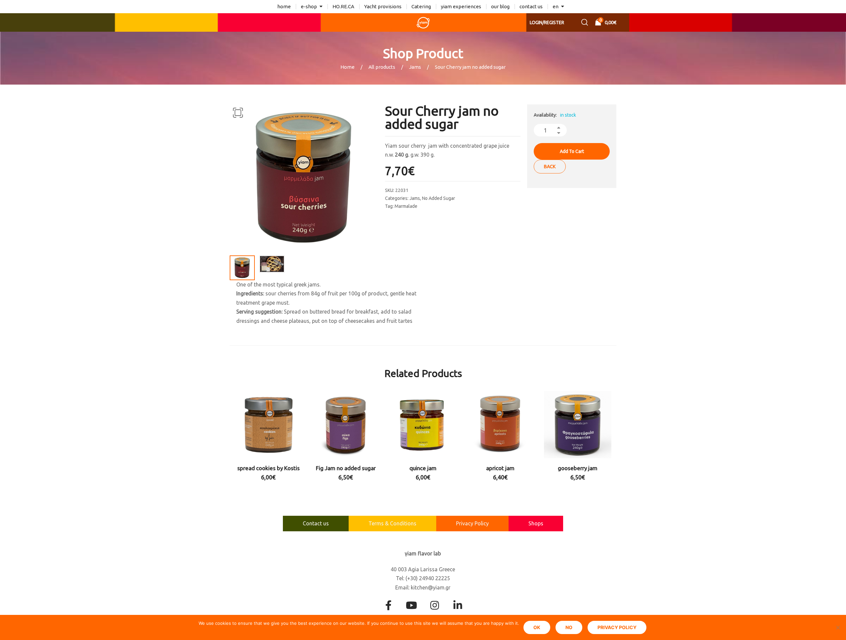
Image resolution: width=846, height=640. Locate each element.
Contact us (316, 523)
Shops (535, 523)
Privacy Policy (472, 523)
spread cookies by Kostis (268, 468)
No (568, 627)
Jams (415, 67)
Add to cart (572, 151)
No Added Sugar (438, 198)
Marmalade (406, 206)
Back (550, 166)
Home (347, 67)
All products (381, 67)
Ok (536, 627)
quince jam (423, 468)
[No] (837, 627)
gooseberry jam (577, 468)
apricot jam (500, 468)
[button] (238, 113)
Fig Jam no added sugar (346, 468)
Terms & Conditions (392, 523)
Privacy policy (616, 627)
